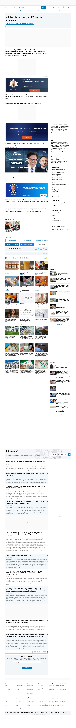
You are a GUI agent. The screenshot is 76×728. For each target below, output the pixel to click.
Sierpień (62, 226)
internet (42, 95)
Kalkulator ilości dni (55, 185)
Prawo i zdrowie (30, 693)
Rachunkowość (55, 191)
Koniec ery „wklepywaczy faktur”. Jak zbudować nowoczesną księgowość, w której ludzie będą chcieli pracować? (60, 136)
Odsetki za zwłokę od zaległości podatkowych (58, 204)
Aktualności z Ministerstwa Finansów (22, 455)
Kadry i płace (7, 704)
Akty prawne (29, 697)
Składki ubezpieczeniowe (53, 701)
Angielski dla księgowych (36, 455)
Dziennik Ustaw (30, 698)
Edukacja (61, 10)
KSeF (66, 10)
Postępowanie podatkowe (57, 193)
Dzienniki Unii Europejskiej (31, 702)
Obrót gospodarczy (27, 453)
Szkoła (17, 700)
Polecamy (52, 362)
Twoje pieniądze (41, 10)
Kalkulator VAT (55, 182)
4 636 (44, 652)
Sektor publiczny (28, 10)
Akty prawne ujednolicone (31, 704)
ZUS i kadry (35, 453)
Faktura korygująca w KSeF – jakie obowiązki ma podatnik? (58, 159)
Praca (28, 690)
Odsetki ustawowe (52, 704)
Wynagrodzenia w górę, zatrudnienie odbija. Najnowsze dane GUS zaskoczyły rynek (60, 127)
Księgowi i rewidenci (10, 455)
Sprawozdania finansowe (53, 690)
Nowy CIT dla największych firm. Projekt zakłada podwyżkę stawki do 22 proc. (59, 130)
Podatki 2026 (53, 269)
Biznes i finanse (41, 685)
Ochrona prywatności (14, 712)
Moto (48, 10)
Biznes (21, 10)
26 (57, 229)
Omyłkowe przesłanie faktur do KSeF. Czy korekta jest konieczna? (59, 162)
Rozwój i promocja (8, 702)
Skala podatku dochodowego (54, 705)
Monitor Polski (29, 700)
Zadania (6, 701)
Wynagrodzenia (19, 686)
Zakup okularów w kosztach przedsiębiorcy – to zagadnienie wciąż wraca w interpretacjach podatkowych (60, 149)
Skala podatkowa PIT (56, 207)
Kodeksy (28, 705)
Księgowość (11, 10)
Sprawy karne (29, 686)
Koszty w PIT (54, 208)
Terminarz (56, 226)
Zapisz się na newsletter (43, 240)
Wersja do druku (13, 240)
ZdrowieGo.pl (62, 698)
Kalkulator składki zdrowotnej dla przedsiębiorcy (58, 170)
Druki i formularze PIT (56, 194)
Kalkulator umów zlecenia (57, 175)
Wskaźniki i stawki (52, 697)
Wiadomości (8, 453)
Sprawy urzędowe (30, 689)
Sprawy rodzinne (30, 685)
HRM (17, 692)
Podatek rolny (54, 215)
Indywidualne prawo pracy (20, 685)
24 (52, 229)
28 (62, 229)
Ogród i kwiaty (62, 690)
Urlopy (17, 689)
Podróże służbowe (52, 702)
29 (65, 229)
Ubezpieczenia (18, 688)
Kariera (42, 712)
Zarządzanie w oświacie (20, 704)
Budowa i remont (63, 689)
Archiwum (61, 700)
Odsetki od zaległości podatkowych (59, 184)
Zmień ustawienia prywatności (27, 712)
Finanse (61, 688)
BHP (17, 690)
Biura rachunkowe (52, 683)
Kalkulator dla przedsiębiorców (58, 172)
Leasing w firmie (41, 690)
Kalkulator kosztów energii (57, 179)
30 (67, 229)
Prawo (35, 10)
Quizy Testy (54, 218)
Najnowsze (60, 124)
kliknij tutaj (33, 672)
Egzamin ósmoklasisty (20, 706)
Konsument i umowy (30, 688)
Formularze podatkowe (56, 198)
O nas (6, 712)
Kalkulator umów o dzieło (57, 177)
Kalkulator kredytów (56, 180)
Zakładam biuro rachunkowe (54, 685)
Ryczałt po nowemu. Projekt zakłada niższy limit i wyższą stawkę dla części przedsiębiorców (59, 133)
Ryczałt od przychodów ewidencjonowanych (56, 211)
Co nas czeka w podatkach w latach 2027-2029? (59, 140)
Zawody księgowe (8, 690)
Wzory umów (62, 702)
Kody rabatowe (62, 701)
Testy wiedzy (18, 708)
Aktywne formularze (59, 190)
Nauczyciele (18, 701)
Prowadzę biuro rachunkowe (54, 686)
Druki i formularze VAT (56, 196)
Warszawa (34, 131)
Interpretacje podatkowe (56, 220)
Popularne (55, 124)
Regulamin (37, 712)
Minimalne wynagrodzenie (53, 700)
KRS (22, 96)
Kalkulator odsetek (41, 702)
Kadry (17, 10)
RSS (47, 712)
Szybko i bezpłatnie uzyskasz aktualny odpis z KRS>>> (28, 177)
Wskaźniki (56, 200)
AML (49, 692)
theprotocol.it (62, 705)
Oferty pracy (62, 706)
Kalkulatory (56, 167)
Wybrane (65, 124)
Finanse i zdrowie (41, 692)
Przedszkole (18, 698)
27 (60, 229)
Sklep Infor (29, 692)
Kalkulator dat (54, 187)
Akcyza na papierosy (56, 217)
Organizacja (7, 698)
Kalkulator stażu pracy (42, 704)
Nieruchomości (54, 10)
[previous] (32, 652)
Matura (17, 705)
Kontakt (51, 712)
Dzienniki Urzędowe (30, 701)
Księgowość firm (8, 683)
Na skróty (61, 697)
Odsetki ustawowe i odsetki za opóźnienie (60, 202)
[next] (47, 652)
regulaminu (27, 664)
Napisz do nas (28, 240)
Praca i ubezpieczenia (42, 688)
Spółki (39, 686)
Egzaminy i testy (19, 702)
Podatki (13, 453)
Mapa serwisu (63, 712)
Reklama (57, 712)
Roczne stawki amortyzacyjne (57, 213)
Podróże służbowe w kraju (53, 698)
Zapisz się (35, 90)
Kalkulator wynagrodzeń (56, 174)
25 (55, 229)
